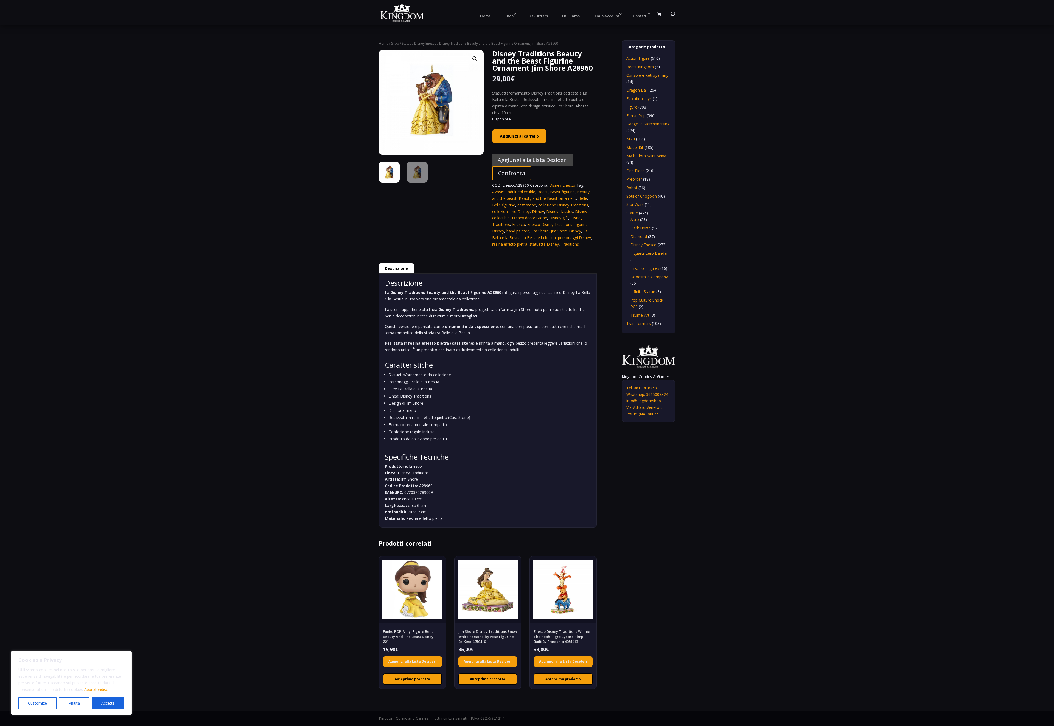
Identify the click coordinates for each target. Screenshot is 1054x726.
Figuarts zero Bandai (648, 253)
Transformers (638, 323)
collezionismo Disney (511, 211)
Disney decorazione (529, 217)
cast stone (526, 205)
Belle (582, 198)
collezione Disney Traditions (563, 205)
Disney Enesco (425, 43)
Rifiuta (74, 703)
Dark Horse (640, 228)
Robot (631, 187)
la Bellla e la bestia (539, 237)
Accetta (108, 703)
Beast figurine (562, 191)
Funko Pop (636, 115)
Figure (631, 107)
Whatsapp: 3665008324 (647, 394)
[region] (71, 683)
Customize (37, 703)
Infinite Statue (642, 291)
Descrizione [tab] (396, 268)
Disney (538, 211)
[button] (475, 59)
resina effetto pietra (509, 244)
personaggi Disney (574, 237)
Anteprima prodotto (412, 679)
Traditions (570, 244)
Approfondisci (96, 689)
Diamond (638, 236)
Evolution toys (639, 98)
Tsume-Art (639, 315)
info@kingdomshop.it (645, 400)
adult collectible (521, 191)
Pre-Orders (538, 15)
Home (485, 15)
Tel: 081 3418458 (641, 387)
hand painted (517, 231)
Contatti (640, 15)
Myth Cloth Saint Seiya (646, 155)
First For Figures (644, 268)
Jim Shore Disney (566, 231)
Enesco (518, 224)
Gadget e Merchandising (647, 123)
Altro (634, 219)
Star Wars (635, 204)
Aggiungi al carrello (519, 136)
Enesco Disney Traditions (549, 224)
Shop (509, 15)
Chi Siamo (571, 15)
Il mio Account (606, 15)
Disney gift (558, 217)
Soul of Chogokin (641, 196)
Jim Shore (540, 231)
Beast (542, 191)
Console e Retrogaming (647, 75)
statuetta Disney (544, 244)
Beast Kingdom (640, 66)
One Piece (635, 170)
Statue (406, 43)
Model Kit (634, 147)
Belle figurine (503, 205)
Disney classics (559, 211)
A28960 (499, 191)
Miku (630, 138)
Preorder (634, 179)
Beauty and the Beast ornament (547, 198)
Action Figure (638, 58)
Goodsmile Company (649, 276)
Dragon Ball (636, 90)
